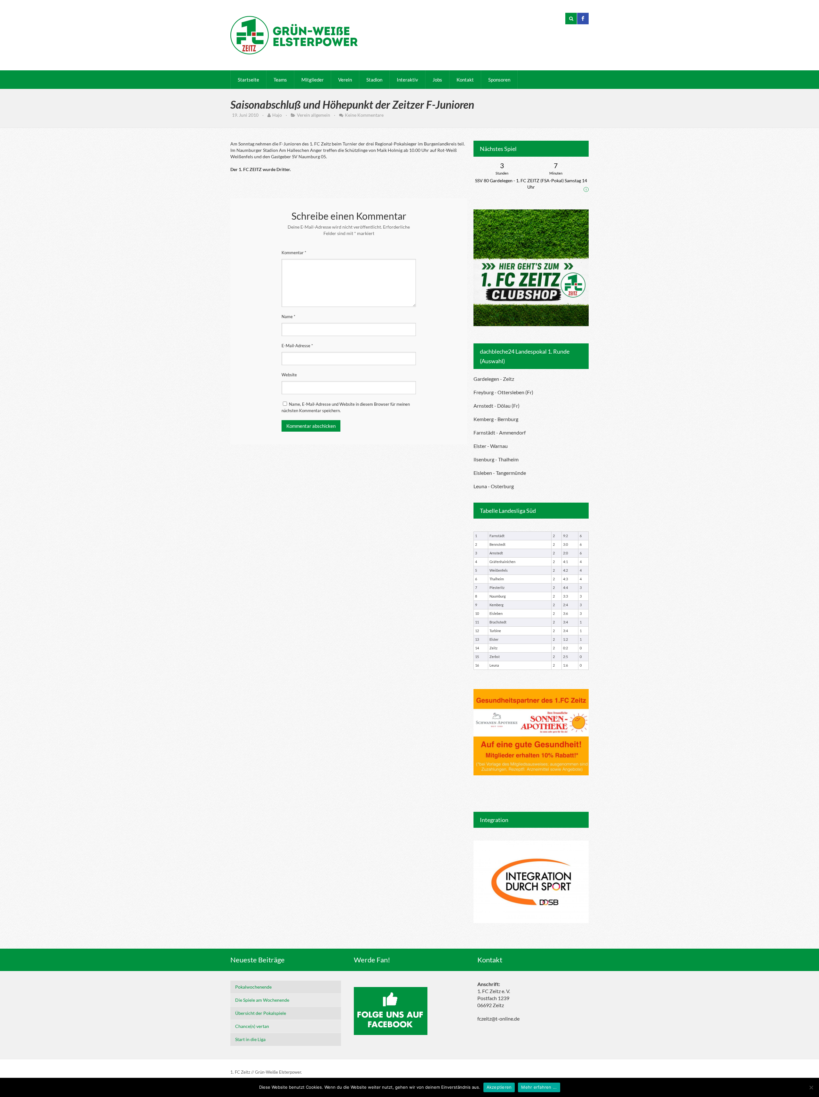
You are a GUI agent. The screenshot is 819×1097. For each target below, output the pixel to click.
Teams (280, 79)
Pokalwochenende (253, 987)
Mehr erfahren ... (539, 1087)
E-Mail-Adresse (297, 345)
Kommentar (294, 252)
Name (288, 316)
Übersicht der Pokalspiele (260, 1013)
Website (289, 374)
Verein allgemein (313, 115)
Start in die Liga (250, 1039)
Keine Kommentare (364, 115)
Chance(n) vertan (252, 1026)
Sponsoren (499, 79)
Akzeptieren (499, 1087)
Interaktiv (407, 79)
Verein (345, 79)
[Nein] (811, 1087)
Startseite (248, 79)
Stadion (374, 79)
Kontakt (465, 79)
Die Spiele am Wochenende (262, 1000)
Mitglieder (312, 79)
